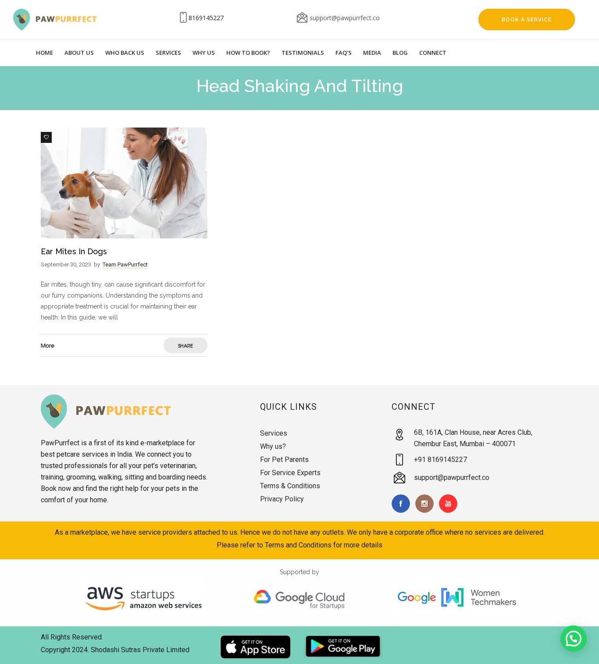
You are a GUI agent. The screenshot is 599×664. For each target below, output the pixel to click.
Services (168, 53)
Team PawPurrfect (125, 264)
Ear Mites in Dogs (74, 251)
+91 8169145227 (440, 459)
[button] (573, 638)
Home (44, 53)
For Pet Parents (284, 459)
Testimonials (303, 53)
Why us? (273, 446)
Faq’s (343, 53)
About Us (79, 53)
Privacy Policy (282, 499)
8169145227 (206, 18)
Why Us (204, 53)
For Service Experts (290, 473)
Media (372, 53)
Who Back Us (124, 53)
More (47, 345)
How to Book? (248, 53)
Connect (432, 53)
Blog (400, 53)
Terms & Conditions (290, 486)
